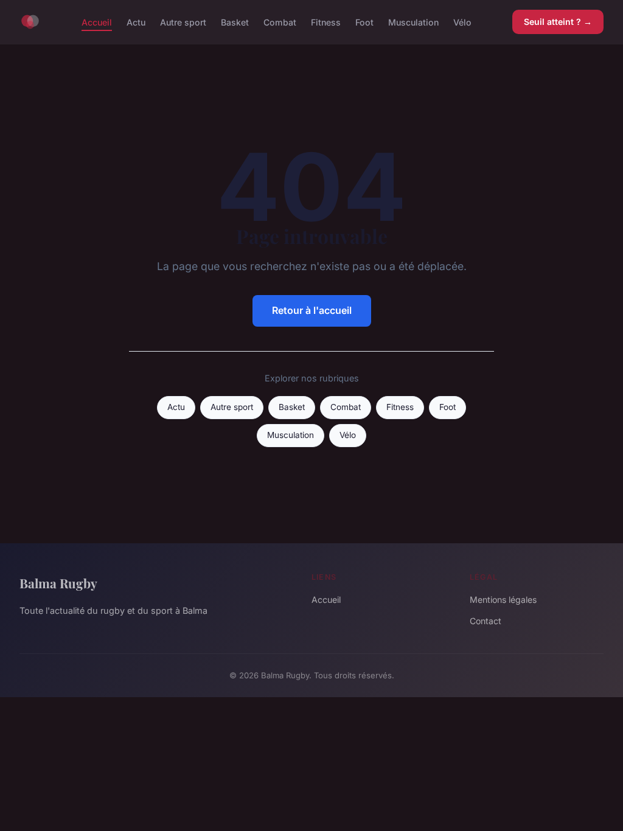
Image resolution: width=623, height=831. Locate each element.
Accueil (97, 21)
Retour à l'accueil (312, 310)
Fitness (326, 21)
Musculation (413, 21)
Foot (364, 21)
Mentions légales (503, 599)
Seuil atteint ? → (558, 21)
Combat (279, 21)
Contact (485, 621)
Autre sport (183, 21)
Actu (136, 21)
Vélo (462, 21)
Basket (235, 21)
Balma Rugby (58, 582)
